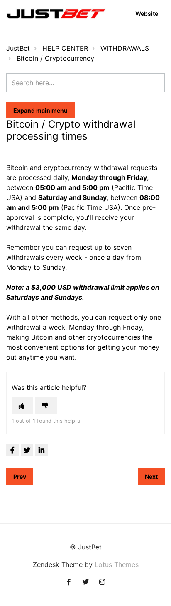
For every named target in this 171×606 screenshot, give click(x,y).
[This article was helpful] (22, 405)
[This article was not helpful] (46, 405)
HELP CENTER (65, 48)
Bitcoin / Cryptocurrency (55, 58)
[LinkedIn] (41, 450)
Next (151, 476)
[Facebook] (12, 450)
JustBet (18, 48)
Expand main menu (40, 110)
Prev (19, 476)
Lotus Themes (117, 564)
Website (146, 13)
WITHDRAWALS (124, 48)
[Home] (56, 13)
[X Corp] (27, 450)
